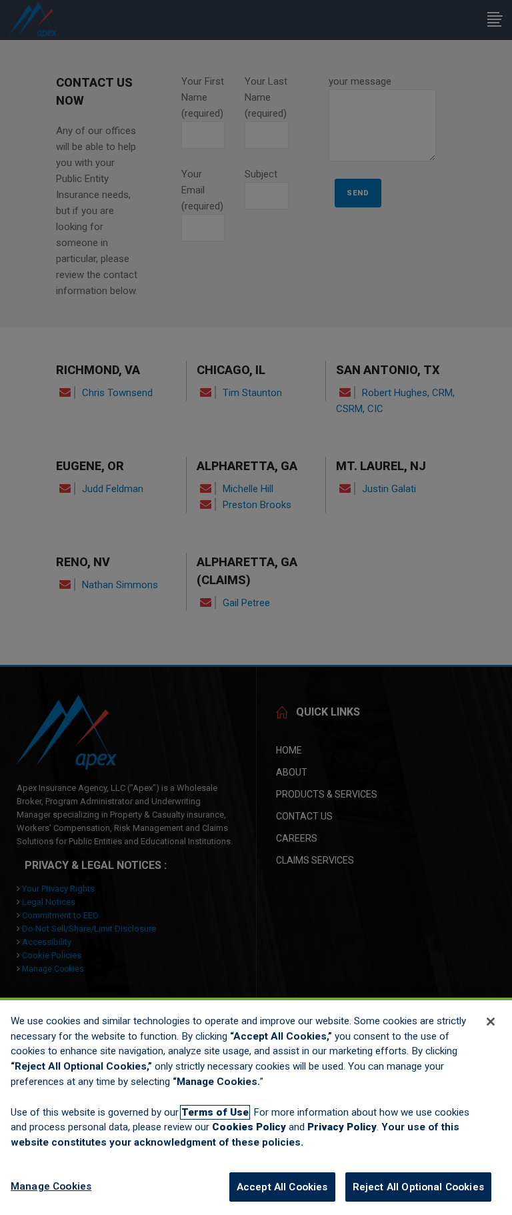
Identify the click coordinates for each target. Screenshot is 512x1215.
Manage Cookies (51, 1186)
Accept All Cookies (282, 1187)
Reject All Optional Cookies (418, 1187)
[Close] (490, 1021)
